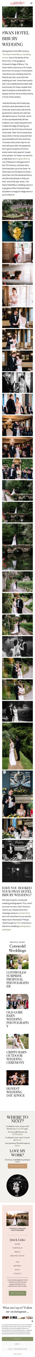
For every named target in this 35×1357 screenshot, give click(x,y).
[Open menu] (31, 3)
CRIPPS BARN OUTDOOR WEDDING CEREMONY (16, 1058)
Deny (17, 1344)
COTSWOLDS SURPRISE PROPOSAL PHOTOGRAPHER (17, 979)
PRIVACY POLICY (17, 1354)
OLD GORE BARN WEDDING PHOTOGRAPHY (17, 1019)
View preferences (17, 1349)
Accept (17, 1339)
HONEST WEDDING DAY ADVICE (15, 1092)
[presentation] (17, 961)
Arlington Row (21, 158)
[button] (32, 1321)
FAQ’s (19, 923)
